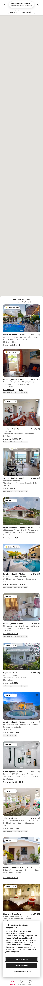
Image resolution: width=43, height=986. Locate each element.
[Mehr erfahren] (30, 302)
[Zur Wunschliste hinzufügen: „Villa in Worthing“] (37, 791)
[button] (11, 345)
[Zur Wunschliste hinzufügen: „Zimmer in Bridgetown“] (37, 401)
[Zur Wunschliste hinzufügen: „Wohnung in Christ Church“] (37, 352)
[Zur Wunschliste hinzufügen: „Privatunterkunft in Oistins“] (37, 307)
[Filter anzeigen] (38, 4)
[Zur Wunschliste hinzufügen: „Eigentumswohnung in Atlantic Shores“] (37, 840)
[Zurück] (5, 4)
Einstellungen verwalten (22, 971)
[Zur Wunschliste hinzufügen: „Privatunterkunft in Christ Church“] (37, 500)
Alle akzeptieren (21, 959)
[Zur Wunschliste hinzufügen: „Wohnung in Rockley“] (37, 645)
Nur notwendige (21, 965)
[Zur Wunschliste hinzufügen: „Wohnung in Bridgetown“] (37, 596)
